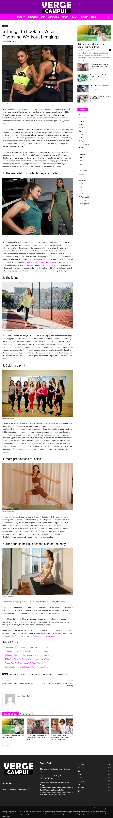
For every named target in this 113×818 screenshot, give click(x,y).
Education (53, 17)
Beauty (21, 17)
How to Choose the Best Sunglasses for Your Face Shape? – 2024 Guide (59, 738)
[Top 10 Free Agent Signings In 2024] (83, 88)
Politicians (82, 180)
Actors (81, 114)
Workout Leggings (63, 674)
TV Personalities (84, 197)
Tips (80, 190)
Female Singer (84, 144)
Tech (93, 17)
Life (80, 167)
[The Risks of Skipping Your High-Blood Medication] (83, 99)
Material (37, 674)
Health (74, 17)
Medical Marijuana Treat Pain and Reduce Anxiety (54, 784)
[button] (108, 17)
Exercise (23, 674)
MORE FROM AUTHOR (28, 714)
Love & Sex (83, 171)
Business (33, 17)
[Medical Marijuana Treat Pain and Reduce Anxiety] (83, 78)
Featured (82, 141)
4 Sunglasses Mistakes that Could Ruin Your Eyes (91, 45)
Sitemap (103, 808)
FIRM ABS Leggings (31, 449)
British (81, 124)
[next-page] (7, 744)
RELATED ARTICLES (11, 714)
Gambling (82, 154)
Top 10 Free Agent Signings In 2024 (52, 790)
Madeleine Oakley (10, 41)
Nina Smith (81, 50)
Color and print (13, 674)
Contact (96, 808)
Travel (81, 194)
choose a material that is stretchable (40, 262)
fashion (30, 674)
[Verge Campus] (56, 7)
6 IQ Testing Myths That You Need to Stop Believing (57, 684)
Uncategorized (84, 204)
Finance (81, 147)
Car (43, 17)
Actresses (82, 118)
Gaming (81, 157)
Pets (80, 177)
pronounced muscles (49, 674)
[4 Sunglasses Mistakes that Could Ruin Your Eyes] (13, 726)
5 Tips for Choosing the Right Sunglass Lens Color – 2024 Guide (36, 738)
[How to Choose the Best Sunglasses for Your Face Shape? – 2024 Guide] (62, 726)
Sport (84, 17)
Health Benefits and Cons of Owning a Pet (17, 683)
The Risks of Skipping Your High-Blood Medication (53, 796)
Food (65, 17)
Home (4, 23)
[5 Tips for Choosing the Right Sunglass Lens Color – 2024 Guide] (38, 726)
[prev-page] (3, 744)
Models (81, 174)
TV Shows (82, 200)
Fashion (10, 23)
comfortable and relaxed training (42, 636)
